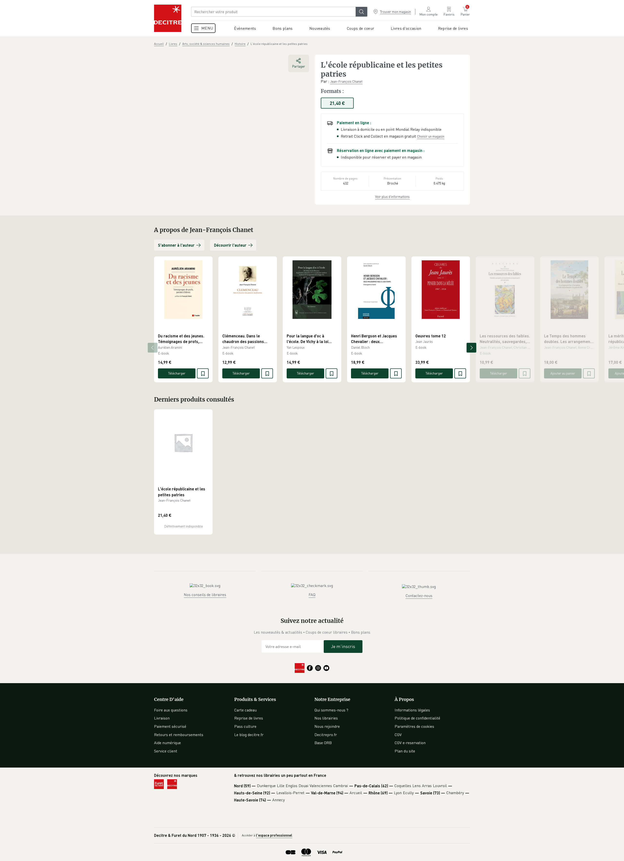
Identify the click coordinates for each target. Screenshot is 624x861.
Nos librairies (326, 718)
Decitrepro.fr (325, 734)
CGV (398, 734)
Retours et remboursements (178, 734)
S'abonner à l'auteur (176, 245)
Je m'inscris (343, 646)
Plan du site (405, 751)
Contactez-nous (419, 595)
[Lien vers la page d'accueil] (167, 18)
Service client (165, 751)
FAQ (312, 594)
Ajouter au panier (562, 373)
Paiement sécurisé (170, 726)
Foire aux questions (170, 710)
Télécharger (176, 373)
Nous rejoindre (327, 726)
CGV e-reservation (410, 742)
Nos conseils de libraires (205, 594)
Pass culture (245, 726)
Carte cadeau (245, 710)
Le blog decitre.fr (248, 734)
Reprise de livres (248, 718)
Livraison (162, 718)
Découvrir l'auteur (230, 245)
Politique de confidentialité (417, 718)
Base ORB (323, 742)
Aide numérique (167, 742)
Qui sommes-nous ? (331, 710)
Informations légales (412, 710)
